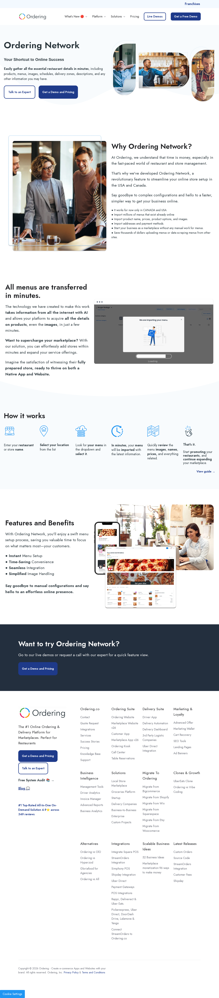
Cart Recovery (182, 735)
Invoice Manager (90, 799)
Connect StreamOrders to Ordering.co (121, 934)
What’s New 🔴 (74, 16)
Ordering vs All (89, 879)
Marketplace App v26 (125, 740)
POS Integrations (121, 893)
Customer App (120, 734)
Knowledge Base (90, 754)
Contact (85, 717)
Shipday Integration (123, 875)
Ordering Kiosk (120, 746)
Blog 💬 (24, 788)
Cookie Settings (12, 994)
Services (85, 735)
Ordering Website (122, 717)
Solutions (116, 16)
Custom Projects (121, 822)
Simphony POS (120, 869)
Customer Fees (182, 875)
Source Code (181, 858)
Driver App (150, 717)
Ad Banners (180, 753)
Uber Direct (118, 881)
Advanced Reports (91, 805)
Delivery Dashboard (155, 729)
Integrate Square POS (125, 852)
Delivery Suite (153, 708)
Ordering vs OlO (90, 852)
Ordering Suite (123, 708)
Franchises (192, 4)
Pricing (134, 16)
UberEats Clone (183, 781)
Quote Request (89, 723)
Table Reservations (123, 758)
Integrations (87, 729)
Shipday (178, 881)
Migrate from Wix (154, 803)
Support (85, 760)
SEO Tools (179, 741)
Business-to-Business (123, 810)
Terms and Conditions (93, 972)
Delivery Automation (155, 723)
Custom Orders (182, 852)
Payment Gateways (122, 887)
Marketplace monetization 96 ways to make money (156, 868)
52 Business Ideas (153, 857)
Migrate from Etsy (153, 820)
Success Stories (90, 741)
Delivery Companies (124, 804)
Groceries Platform (123, 792)
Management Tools (91, 787)
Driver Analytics (90, 793)
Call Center (118, 752)
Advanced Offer (183, 723)
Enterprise (117, 816)
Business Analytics (91, 811)
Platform (97, 16)
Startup (115, 798)
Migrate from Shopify (156, 797)
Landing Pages (182, 747)
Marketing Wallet (183, 729)
